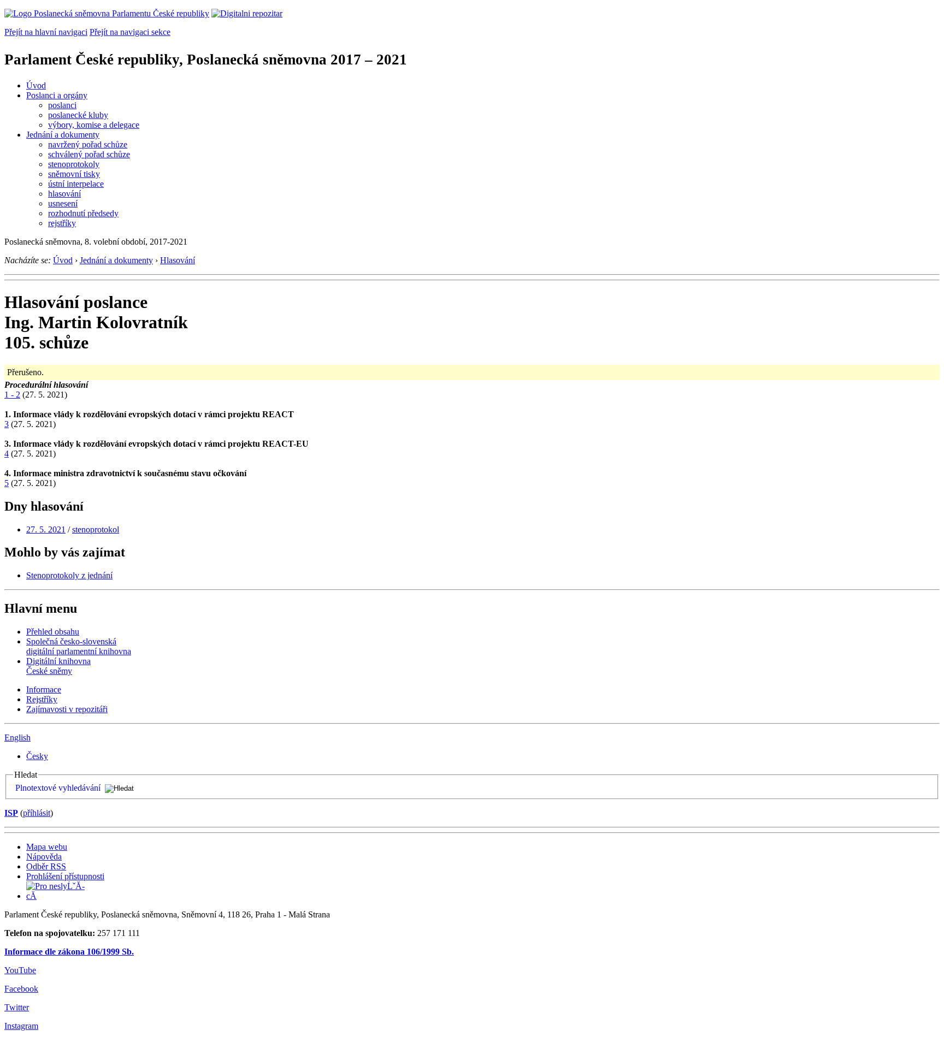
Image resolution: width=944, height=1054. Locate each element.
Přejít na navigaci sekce (130, 32)
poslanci (62, 105)
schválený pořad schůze (89, 154)
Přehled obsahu (52, 631)
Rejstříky (41, 699)
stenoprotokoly (73, 164)
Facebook (21, 988)
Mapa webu (46, 846)
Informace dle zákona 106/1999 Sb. (69, 951)
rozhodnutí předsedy (83, 213)
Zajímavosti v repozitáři (67, 709)
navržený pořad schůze (87, 144)
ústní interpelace (76, 183)
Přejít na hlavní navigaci (45, 32)
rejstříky (62, 223)
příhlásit (36, 813)
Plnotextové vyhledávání (58, 787)
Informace (43, 689)
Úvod (36, 85)
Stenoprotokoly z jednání (69, 575)
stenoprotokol (95, 529)
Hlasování (177, 260)
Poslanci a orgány (56, 95)
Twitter (16, 1007)
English (17, 737)
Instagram (21, 1026)
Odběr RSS (46, 866)
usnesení (63, 203)
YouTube (20, 970)
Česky (37, 756)
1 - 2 (12, 394)
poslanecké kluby (78, 115)
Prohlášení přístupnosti (65, 876)
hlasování (64, 193)
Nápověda (44, 856)
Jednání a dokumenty (62, 134)
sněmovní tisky (74, 174)
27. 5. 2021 (46, 529)
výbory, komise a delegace (93, 124)
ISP (11, 813)
